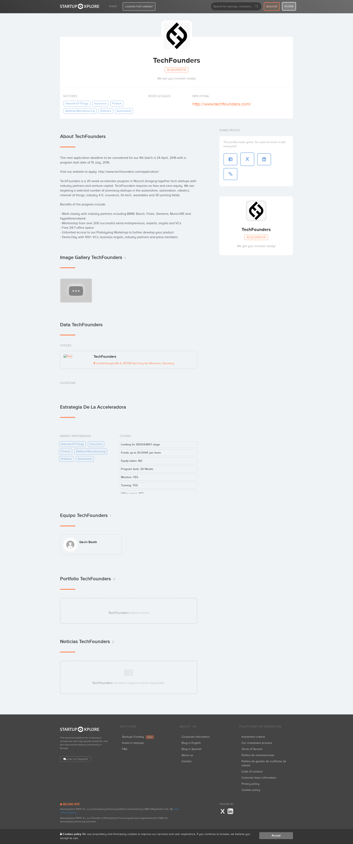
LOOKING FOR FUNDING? (139, 6)
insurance (100, 103)
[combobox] (236, 6)
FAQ (124, 749)
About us (187, 755)
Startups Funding (137, 736)
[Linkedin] (230, 811)
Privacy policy (250, 783)
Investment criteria (253, 736)
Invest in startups (133, 742)
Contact (186, 761)
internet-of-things (76, 103)
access (289, 6)
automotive (124, 110)
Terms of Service (252, 749)
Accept (276, 835)
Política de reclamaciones (257, 755)
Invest (113, 6)
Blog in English (191, 742)
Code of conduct (252, 771)
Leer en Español (77, 759)
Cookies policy (250, 789)
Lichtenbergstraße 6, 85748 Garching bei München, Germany (134, 363)
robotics (105, 110)
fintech (117, 103)
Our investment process (256, 742)
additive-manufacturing (80, 110)
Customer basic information (258, 777)
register (271, 6)
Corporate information (196, 736)
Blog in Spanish (192, 749)
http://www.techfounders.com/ (221, 103)
